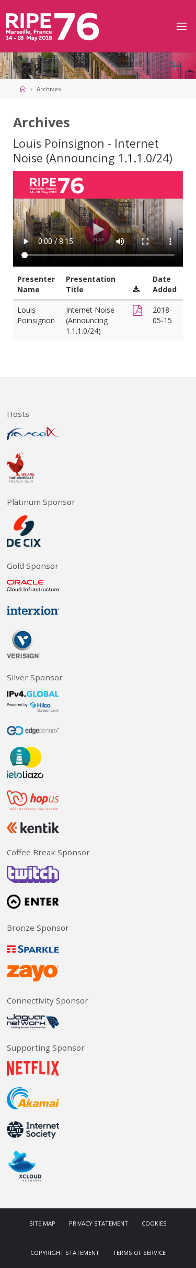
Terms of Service (139, 1253)
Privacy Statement (98, 1223)
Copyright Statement (64, 1253)
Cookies (154, 1223)
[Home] (23, 89)
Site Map (42, 1223)
